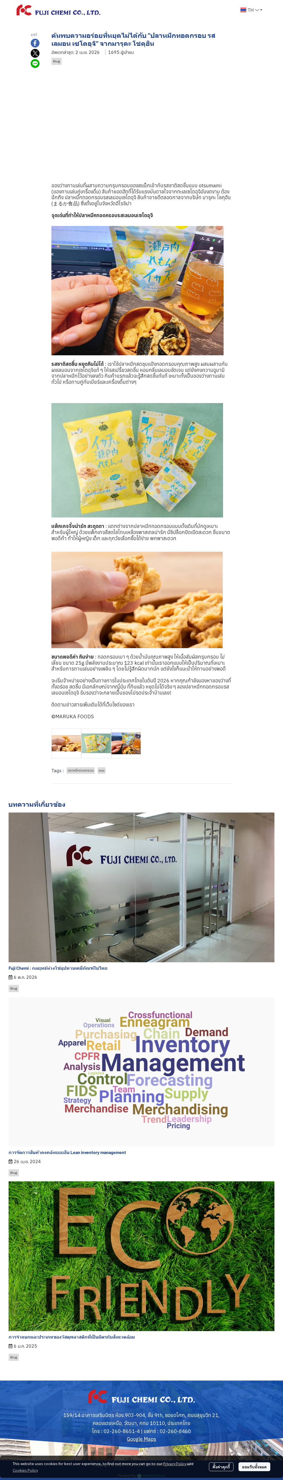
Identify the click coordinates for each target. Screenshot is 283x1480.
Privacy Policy (174, 1463)
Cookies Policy (25, 1470)
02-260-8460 (175, 1431)
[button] (251, 9)
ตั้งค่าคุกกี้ (221, 1466)
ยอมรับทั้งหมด (254, 1466)
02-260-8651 (119, 1431)
